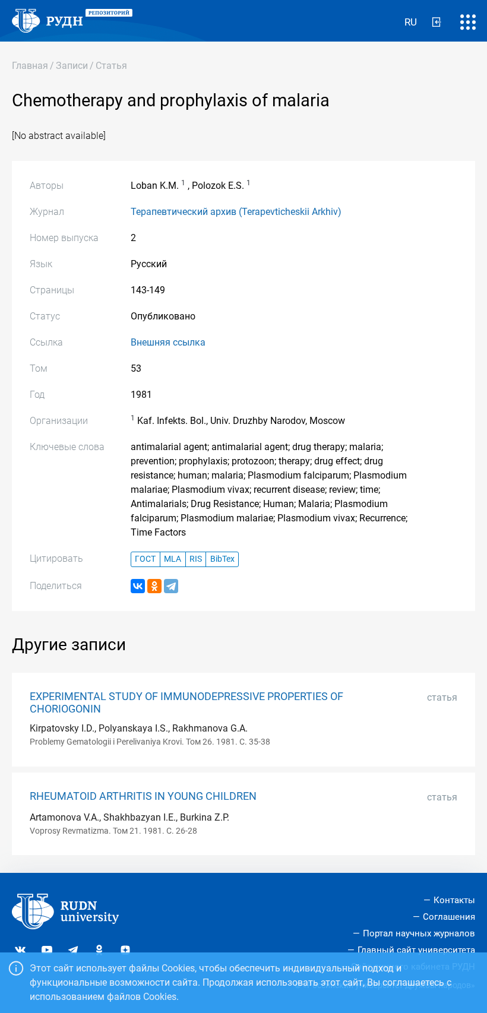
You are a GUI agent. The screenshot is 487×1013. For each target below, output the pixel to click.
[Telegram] (171, 586)
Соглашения (449, 916)
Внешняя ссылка (168, 342)
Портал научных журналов (419, 933)
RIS (195, 559)
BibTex (222, 559)
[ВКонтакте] (138, 586)
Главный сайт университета (416, 950)
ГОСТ (145, 559)
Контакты (454, 900)
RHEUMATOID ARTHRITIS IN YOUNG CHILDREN (143, 796)
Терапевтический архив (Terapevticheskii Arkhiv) (236, 211)
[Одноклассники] (154, 586)
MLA (172, 559)
